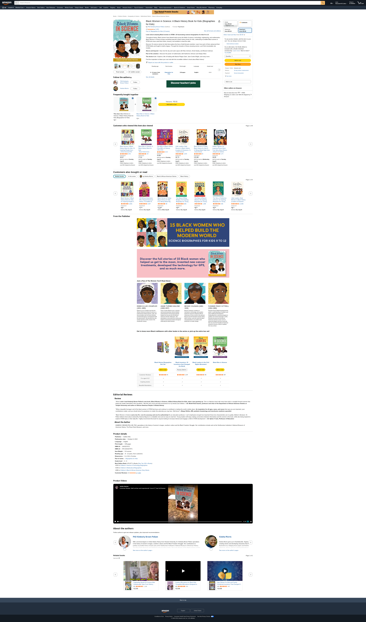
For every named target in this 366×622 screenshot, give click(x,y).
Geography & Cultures (133, 16)
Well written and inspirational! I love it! (142, 488)
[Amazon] (7, 2)
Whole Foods (69, 7)
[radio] (230, 24)
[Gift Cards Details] (97, 7)
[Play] (114, 521)
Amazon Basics (30, 7)
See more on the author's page (142, 550)
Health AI (11, 7)
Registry (112, 7)
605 (185, 204)
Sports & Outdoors (179, 7)
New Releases (50, 7)
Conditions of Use (159, 616)
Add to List (229, 81)
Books (87, 7)
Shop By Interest (202, 7)
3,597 (149, 204)
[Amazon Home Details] (132, 7)
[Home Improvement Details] (172, 7)
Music (119, 7)
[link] (146, 104)
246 (222, 204)
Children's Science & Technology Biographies (133, 465)
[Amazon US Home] (165, 611)
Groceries (60, 7)
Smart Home (191, 7)
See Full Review (160, 488)
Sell (100, 7)
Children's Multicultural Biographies (130, 468)
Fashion (106, 7)
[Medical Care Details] (24, 7)
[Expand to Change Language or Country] (332, 3)
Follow (135, 82)
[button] (4, 7)
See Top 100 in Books (145, 463)
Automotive (149, 7)
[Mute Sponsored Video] (156, 578)
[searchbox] (170, 3)
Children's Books (122, 16)
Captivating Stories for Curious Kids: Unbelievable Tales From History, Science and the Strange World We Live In (145, 583)
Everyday (219, 7)
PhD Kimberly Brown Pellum (156, 26)
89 (166, 204)
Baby (155, 7)
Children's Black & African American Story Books (134, 470)
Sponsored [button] (115, 558)
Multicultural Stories (146, 16)
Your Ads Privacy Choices (203, 616)
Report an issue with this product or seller (160, 62)
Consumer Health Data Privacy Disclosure (185, 616)
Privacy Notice (169, 616)
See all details (150, 77)
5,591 (130, 204)
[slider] (179, 521)
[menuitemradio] (248, 521)
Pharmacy (211, 7)
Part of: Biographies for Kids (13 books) (158, 31)
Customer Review (125, 488)
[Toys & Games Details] (143, 7)
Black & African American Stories (160, 16)
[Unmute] (251, 521)
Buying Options (181, 369)
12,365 (241, 204)
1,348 (204, 204)
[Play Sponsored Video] (183, 571)
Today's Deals (79, 7)
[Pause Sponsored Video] (156, 575)
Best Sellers (41, 7)
